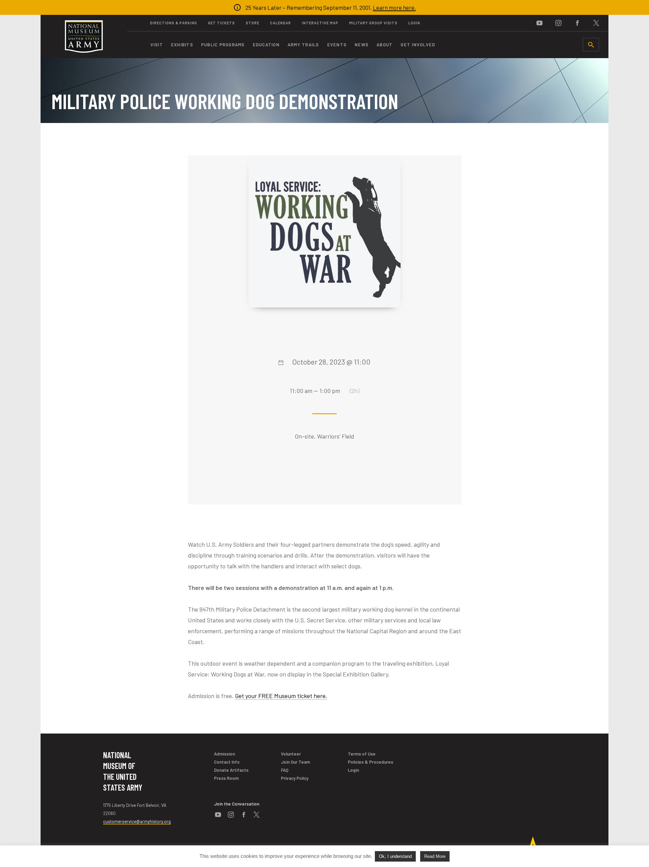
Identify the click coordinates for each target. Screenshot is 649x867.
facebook (577, 23)
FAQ (284, 770)
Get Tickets (221, 23)
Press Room (226, 778)
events (337, 44)
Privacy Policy (294, 778)
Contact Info (227, 762)
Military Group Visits (373, 23)
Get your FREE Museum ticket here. (281, 695)
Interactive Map (320, 23)
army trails (303, 44)
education (266, 44)
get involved (418, 44)
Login (414, 23)
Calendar (280, 23)
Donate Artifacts (231, 770)
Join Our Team (295, 762)
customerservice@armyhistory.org (137, 821)
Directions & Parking (173, 23)
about (384, 44)
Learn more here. (394, 7)
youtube (539, 23)
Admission (224, 754)
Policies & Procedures (370, 762)
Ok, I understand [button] (395, 856)
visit (156, 44)
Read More (435, 856)
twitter (596, 23)
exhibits (182, 44)
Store (252, 23)
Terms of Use (362, 754)
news (361, 44)
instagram (558, 23)
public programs (223, 44)
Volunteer (291, 754)
